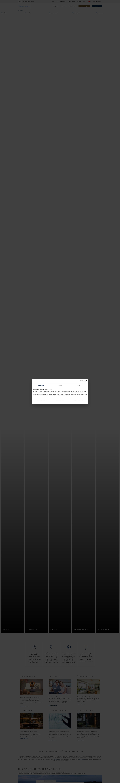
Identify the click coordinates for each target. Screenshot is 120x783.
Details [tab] (60, 385)
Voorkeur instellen (60, 400)
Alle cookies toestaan (78, 400)
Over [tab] (79, 385)
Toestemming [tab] (41, 385)
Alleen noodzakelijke (42, 400)
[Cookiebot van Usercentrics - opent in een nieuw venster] (81, 381)
